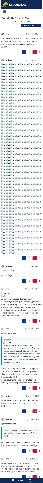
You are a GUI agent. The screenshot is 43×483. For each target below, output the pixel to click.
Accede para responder (31, 25)
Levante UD (7, 21)
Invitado (9, 60)
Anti (7, 34)
